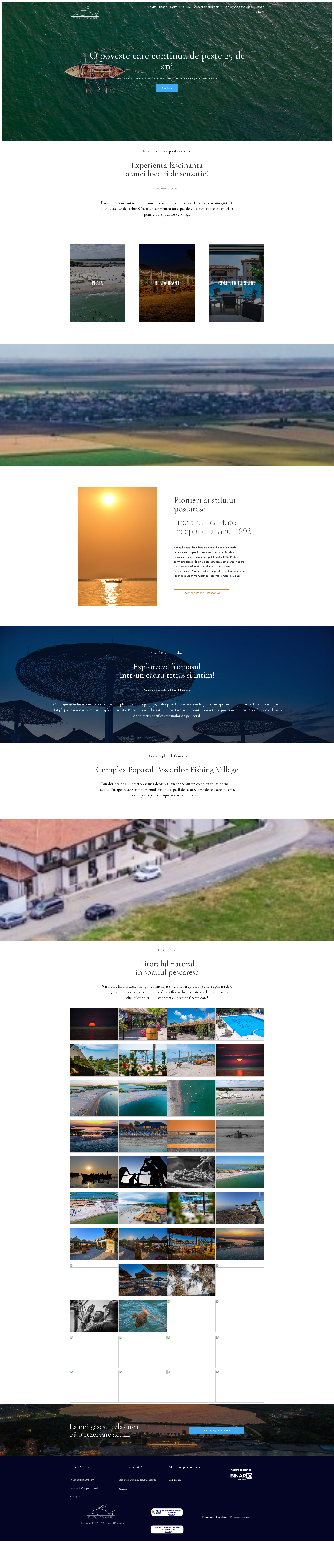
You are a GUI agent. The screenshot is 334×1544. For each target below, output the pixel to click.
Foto (260, 7)
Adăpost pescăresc (240, 7)
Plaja (187, 7)
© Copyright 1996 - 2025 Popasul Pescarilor (102, 1523)
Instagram (75, 1497)
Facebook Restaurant (82, 1480)
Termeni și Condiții (214, 1517)
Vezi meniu (175, 1479)
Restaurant (168, 7)
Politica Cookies (240, 1517)
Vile (167, 93)
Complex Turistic (207, 7)
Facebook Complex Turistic (85, 1488)
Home (152, 7)
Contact (258, 12)
